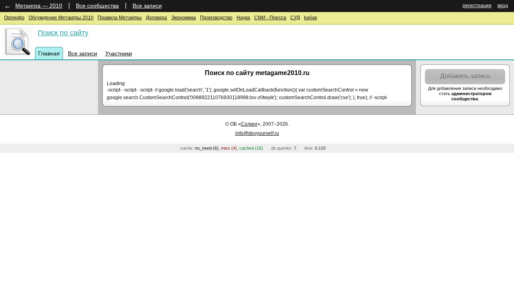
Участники (118, 53)
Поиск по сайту (63, 33)
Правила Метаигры (120, 17)
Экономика (183, 17)
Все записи (147, 5)
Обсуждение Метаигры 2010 (61, 17)
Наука (243, 17)
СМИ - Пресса (270, 17)
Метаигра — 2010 (38, 5)
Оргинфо (14, 17)
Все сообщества (97, 5)
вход (503, 5)
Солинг (249, 124)
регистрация (477, 5)
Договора (156, 17)
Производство (216, 17)
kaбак (310, 17)
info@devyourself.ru (257, 133)
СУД (295, 17)
